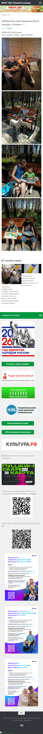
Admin (9, 28)
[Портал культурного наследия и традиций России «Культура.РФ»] (21, 444)
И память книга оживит (17, 364)
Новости (5, 15)
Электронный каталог (18, 423)
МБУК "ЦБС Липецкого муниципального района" (16, 3)
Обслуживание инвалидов (18, 432)
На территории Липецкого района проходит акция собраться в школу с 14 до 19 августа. (30, 280)
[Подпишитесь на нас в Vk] (40, 315)
